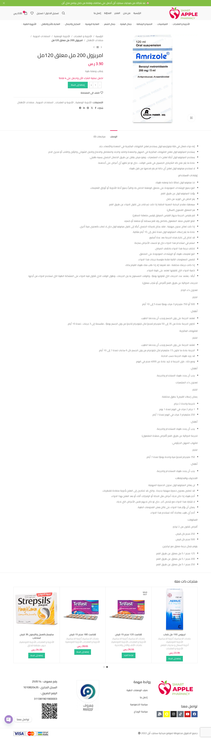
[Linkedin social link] (84, 108)
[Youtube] (187, 714)
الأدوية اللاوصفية (175, 641)
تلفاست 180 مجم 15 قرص (82, 634)
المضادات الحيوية (41, 36)
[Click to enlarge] (191, 118)
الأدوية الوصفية (62, 36)
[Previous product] (101, 47)
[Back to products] (97, 47)
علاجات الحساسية (182, 638)
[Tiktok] (180, 714)
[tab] (113, 135)
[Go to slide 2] (104, 667)
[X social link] (92, 108)
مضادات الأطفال (94, 40)
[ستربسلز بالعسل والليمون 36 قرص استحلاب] (36, 609)
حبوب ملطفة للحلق (36, 645)
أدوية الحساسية (165, 638)
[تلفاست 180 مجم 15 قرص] (82, 609)
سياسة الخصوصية (139, 704)
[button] (174, 658)
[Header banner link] (110, 3)
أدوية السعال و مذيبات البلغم (175, 645)
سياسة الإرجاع (141, 711)
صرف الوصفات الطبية (137, 690)
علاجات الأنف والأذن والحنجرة (128, 645)
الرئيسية (99, 36)
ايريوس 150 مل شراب (174, 634)
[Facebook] (194, 714)
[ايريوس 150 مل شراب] (174, 609)
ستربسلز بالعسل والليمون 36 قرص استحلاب (37, 636)
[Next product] (94, 47)
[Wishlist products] (32, 13)
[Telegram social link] (80, 108)
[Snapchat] (167, 714)
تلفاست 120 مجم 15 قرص (128, 634)
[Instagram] (174, 714)
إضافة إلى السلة (78, 85)
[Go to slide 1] (107, 667)
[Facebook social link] (95, 108)
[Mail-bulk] (160, 714)
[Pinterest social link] (88, 108)
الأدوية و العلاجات (83, 36)
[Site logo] (183, 13)
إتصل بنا (144, 697)
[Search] (63, 13)
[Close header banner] (4, 3)
